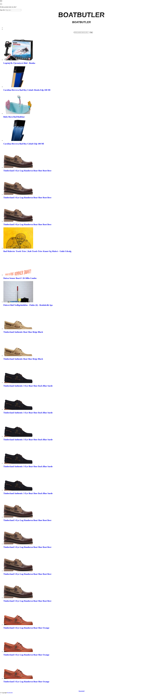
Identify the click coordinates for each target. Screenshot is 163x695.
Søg (91, 32)
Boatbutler (10, 692)
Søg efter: (2, 10)
